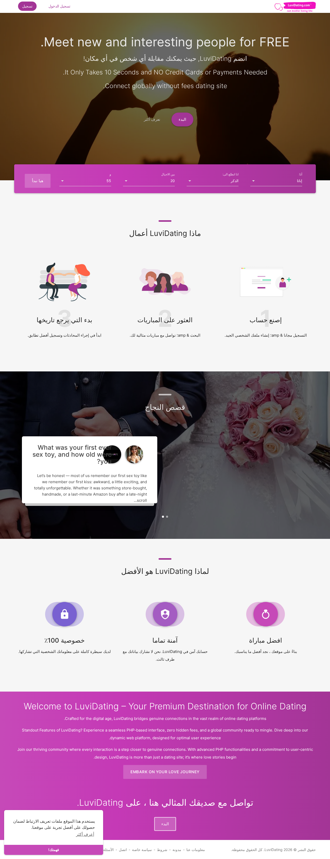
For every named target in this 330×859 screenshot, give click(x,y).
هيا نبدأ (37, 180)
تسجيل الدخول (59, 6)
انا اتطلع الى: (230, 174)
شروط (162, 849)
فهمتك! (53, 850)
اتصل (123, 849)
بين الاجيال (168, 174)
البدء (182, 119)
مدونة (176, 849)
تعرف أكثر (152, 119)
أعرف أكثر (85, 834)
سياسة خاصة (142, 849)
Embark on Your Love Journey (165, 771)
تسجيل (27, 6)
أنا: (300, 174)
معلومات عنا (195, 849)
